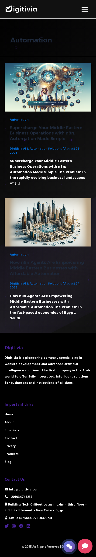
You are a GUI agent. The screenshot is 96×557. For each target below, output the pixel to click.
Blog (8, 462)
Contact (11, 438)
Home (9, 414)
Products (12, 454)
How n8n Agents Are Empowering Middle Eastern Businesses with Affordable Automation (47, 268)
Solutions (12, 430)
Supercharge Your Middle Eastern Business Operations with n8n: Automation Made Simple (46, 133)
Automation (19, 119)
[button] (69, 546)
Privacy (10, 446)
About (9, 422)
